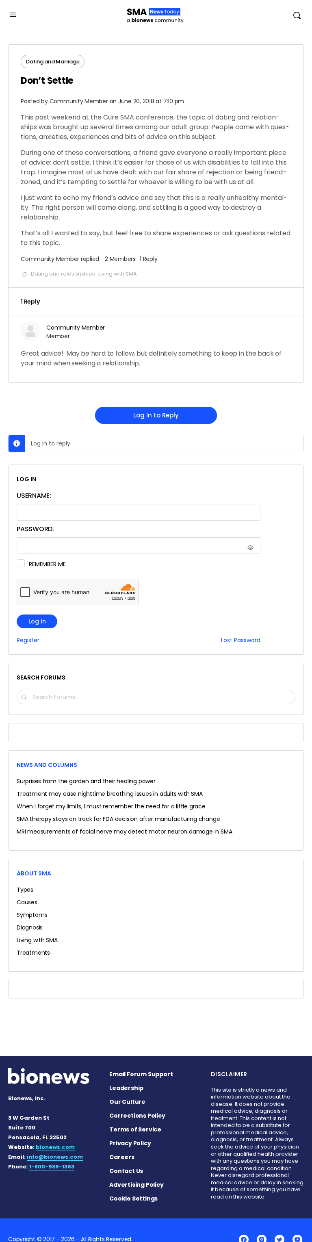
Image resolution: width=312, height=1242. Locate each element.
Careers (121, 1157)
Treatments (33, 953)
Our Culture (127, 1102)
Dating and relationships (63, 274)
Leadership (126, 1088)
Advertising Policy (136, 1185)
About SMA (34, 873)
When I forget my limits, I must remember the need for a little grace (111, 806)
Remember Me (47, 564)
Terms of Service (135, 1129)
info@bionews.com (55, 1157)
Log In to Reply (156, 415)
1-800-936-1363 (51, 1166)
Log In (37, 621)
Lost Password (240, 640)
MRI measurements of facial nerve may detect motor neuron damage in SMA (124, 831)
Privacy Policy (130, 1143)
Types (25, 890)
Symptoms (32, 915)
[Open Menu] (13, 14)
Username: (34, 495)
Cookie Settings (133, 1198)
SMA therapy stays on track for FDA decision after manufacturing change (118, 819)
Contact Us (126, 1171)
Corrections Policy (137, 1116)
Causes (27, 902)
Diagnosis (30, 927)
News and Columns (47, 765)
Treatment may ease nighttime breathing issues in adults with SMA (110, 794)
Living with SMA (117, 274)
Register (28, 640)
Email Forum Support (141, 1074)
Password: (35, 529)
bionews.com (55, 1147)
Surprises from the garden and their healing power (86, 781)
